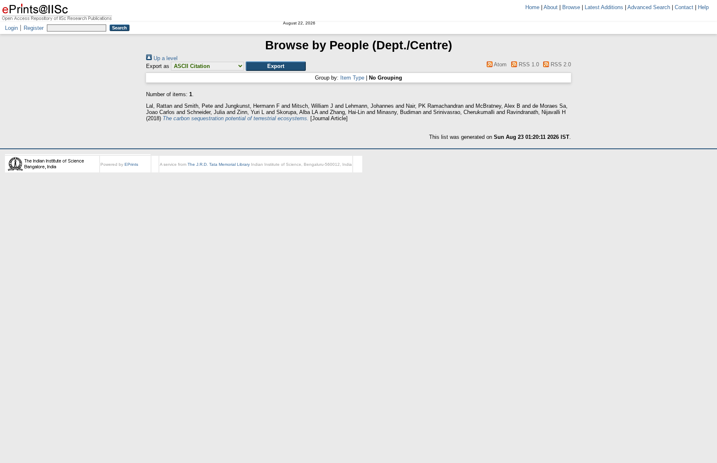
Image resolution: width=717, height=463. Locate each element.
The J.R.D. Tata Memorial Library (219, 164)
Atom (500, 64)
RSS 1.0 (528, 64)
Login (11, 28)
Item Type (352, 78)
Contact (684, 7)
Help (703, 7)
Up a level (165, 58)
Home (532, 7)
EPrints (131, 164)
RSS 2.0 (560, 64)
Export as (157, 66)
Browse (571, 7)
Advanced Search (648, 7)
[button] (276, 66)
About (551, 7)
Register (34, 28)
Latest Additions (604, 7)
